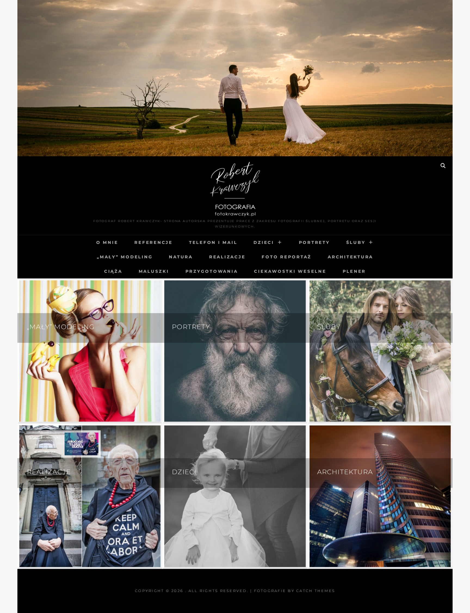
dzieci (263, 242)
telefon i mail (213, 242)
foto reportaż (286, 256)
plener (354, 271)
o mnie (107, 242)
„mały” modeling (125, 256)
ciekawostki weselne (290, 271)
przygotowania (211, 271)
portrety (314, 242)
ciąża (113, 271)
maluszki (154, 271)
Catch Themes (315, 591)
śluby (356, 242)
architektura (350, 256)
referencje (153, 242)
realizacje (227, 256)
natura (181, 256)
